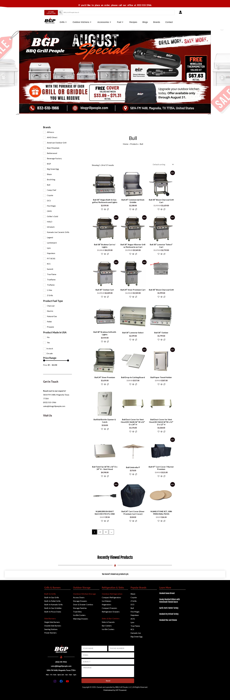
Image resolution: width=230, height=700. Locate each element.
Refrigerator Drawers (111, 611)
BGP (49, 164)
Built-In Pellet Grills (52, 601)
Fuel (119, 22)
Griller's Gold (52, 216)
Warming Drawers (80, 619)
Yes (48, 342)
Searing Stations (51, 629)
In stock (49, 348)
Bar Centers (107, 625)
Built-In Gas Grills (51, 597)
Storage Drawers (80, 601)
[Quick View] (105, 209)
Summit (50, 269)
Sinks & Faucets (108, 622)
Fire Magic (51, 206)
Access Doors (78, 597)
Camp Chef (51, 190)
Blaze (49, 174)
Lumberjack (52, 243)
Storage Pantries (80, 608)
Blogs (145, 22)
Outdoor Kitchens (81, 22)
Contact (169, 22)
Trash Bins (77, 611)
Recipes (133, 22)
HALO (49, 221)
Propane (50, 327)
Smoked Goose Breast (167, 593)
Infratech (51, 227)
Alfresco (50, 132)
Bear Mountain (53, 148)
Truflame (51, 285)
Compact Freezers (109, 608)
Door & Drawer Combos (83, 604)
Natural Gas (52, 316)
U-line (49, 290)
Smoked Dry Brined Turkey (168, 614)
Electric (50, 311)
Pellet (49, 321)
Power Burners (50, 633)
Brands (156, 22)
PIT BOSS (51, 258)
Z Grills (50, 295)
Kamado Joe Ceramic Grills (58, 232)
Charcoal (50, 306)
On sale (49, 353)
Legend (50, 237)
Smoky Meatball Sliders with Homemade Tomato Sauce (169, 600)
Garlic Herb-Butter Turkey (168, 608)
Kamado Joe (136, 633)
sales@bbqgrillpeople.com (54, 406)
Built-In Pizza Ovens (52, 611)
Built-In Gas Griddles (53, 608)
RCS (48, 264)
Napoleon (51, 253)
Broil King (51, 179)
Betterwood (52, 153)
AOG (133, 619)
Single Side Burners (52, 622)
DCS (49, 200)
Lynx (49, 248)
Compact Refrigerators (111, 597)
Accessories (103, 22)
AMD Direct (52, 137)
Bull (48, 185)
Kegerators (106, 604)
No (48, 337)
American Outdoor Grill (56, 142)
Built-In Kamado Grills (53, 604)
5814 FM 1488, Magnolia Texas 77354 (61, 670)
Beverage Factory (54, 158)
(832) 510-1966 (49, 402)
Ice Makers (106, 601)
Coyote (50, 195)
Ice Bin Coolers (79, 615)
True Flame (51, 274)
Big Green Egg (53, 169)
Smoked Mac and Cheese (168, 620)
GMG (49, 211)
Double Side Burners (52, 625)
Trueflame (51, 279)
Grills (62, 22)
